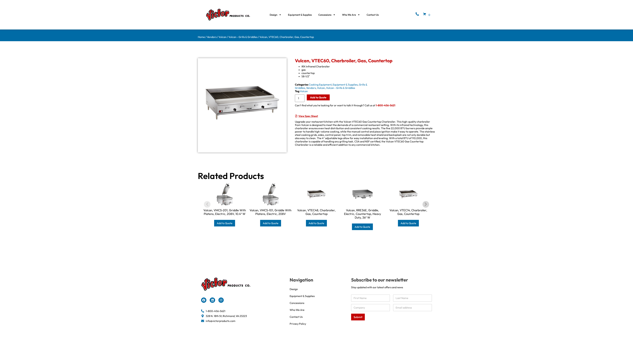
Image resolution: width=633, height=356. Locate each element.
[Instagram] (221, 300)
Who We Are (349, 14)
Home (201, 37)
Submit (358, 317)
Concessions (324, 14)
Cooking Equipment (320, 84)
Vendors (212, 37)
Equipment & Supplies (300, 14)
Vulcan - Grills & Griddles (242, 37)
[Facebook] (203, 300)
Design (273, 14)
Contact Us (373, 14)
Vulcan (222, 37)
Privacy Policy (298, 323)
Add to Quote (318, 97)
